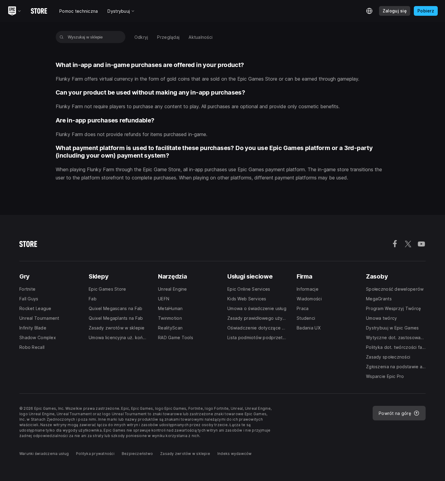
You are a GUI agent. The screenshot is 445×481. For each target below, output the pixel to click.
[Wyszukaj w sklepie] (62, 37)
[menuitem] (141, 37)
